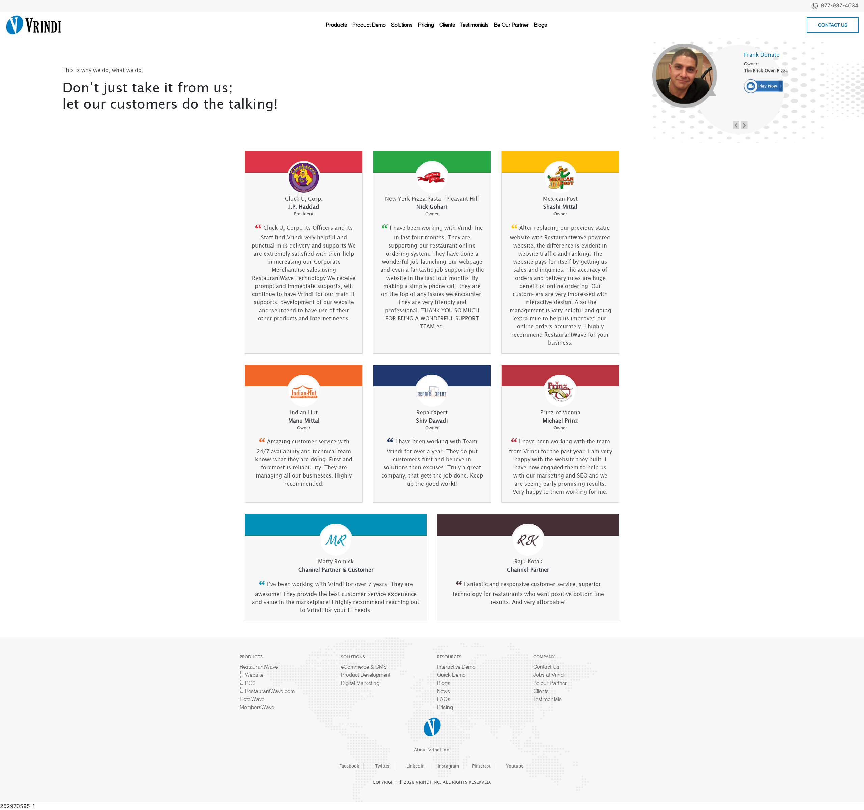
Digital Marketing (360, 683)
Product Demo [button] (369, 25)
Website (254, 675)
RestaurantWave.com (270, 691)
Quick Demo (451, 675)
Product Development (365, 675)
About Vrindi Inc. (432, 749)
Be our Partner (550, 683)
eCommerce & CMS (364, 667)
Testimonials (474, 25)
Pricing (426, 25)
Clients (447, 25)
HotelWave (252, 699)
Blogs (540, 25)
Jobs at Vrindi (549, 675)
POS (250, 683)
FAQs (443, 699)
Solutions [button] (402, 25)
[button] (736, 125)
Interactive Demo (456, 667)
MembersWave (257, 707)
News (443, 691)
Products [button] (336, 25)
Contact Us (832, 25)
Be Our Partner (511, 25)
